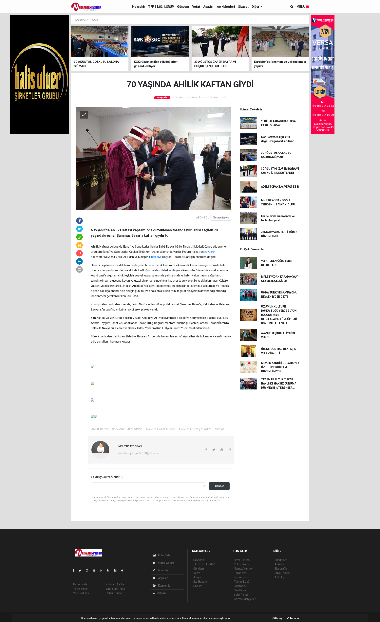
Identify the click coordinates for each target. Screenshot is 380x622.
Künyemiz (164, 585)
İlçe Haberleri (225, 7)
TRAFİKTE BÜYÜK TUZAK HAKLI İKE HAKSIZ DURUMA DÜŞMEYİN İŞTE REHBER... (278, 383)
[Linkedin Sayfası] (102, 570)
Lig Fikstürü (241, 577)
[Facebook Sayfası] (75, 570)
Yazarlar (162, 570)
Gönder (219, 485)
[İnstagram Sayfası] (89, 570)
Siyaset (243, 7)
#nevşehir (118, 429)
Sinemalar (240, 586)
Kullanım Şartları (115, 584)
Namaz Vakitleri (243, 568)
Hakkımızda (80, 584)
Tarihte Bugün (242, 581)
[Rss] (109, 570)
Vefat (196, 7)
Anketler (280, 564)
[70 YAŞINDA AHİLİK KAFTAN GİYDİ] (153, 158)
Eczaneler (240, 573)
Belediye (156, 257)
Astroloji (279, 577)
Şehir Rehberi (242, 594)
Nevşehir (138, 7)
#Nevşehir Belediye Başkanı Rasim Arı (201, 429)
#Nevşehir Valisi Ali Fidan (160, 429)
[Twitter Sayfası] (82, 570)
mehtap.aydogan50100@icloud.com (140, 453)
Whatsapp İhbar (115, 588)
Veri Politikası (81, 593)
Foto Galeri (165, 555)
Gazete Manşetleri (245, 599)
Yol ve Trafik (241, 564)
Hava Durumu (242, 559)
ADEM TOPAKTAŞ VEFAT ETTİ (280, 186)
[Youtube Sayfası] (96, 570)
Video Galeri (165, 562)
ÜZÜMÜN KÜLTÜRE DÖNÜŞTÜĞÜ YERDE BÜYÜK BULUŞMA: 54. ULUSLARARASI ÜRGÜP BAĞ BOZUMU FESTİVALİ (279, 315)
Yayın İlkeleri (80, 588)
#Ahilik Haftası (100, 429)
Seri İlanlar (240, 590)
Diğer (256, 7)
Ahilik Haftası (100, 246)
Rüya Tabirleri (283, 573)
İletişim (162, 593)
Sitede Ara (281, 559)
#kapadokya (134, 429)
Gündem (183, 7)
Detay (278, 618)
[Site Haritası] (117, 570)
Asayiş (208, 7)
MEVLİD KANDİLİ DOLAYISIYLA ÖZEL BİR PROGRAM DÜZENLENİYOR (280, 367)
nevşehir (209, 252)
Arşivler (163, 578)
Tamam (294, 618)
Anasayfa (80, 19)
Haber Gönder (114, 593)
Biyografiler (282, 568)
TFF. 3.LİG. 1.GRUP (161, 7)
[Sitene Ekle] (123, 570)
